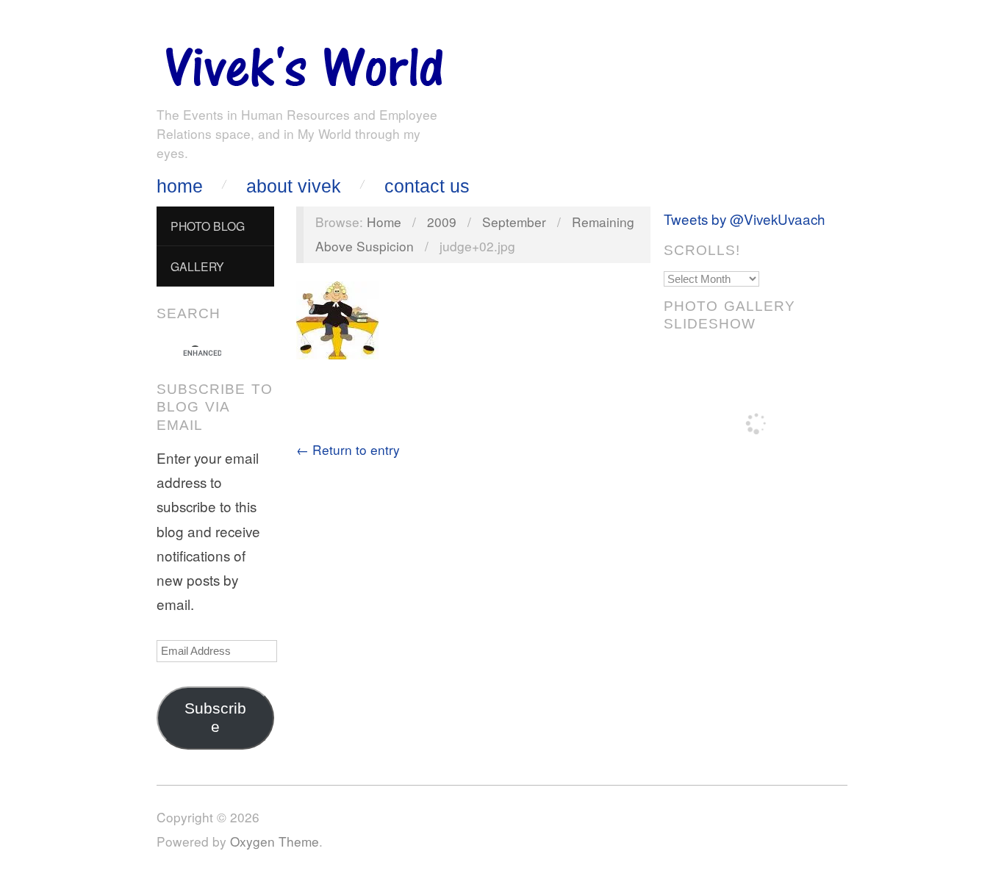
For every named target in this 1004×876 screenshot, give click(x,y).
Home (180, 186)
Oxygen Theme (274, 841)
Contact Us (427, 186)
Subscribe (215, 718)
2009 (441, 221)
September (514, 221)
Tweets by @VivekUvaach (744, 219)
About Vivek (293, 186)
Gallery (197, 266)
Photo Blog (208, 226)
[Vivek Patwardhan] (304, 63)
